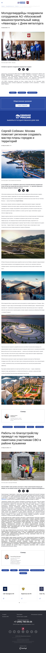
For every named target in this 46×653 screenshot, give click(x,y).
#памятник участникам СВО (37, 570)
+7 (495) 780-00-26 (23, 621)
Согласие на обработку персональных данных (23, 642)
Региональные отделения (36, 614)
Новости (17, 6)
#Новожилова (22, 92)
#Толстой (5, 570)
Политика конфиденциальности (23, 640)
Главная (3, 6)
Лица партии (19, 614)
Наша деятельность (10, 6)
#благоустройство (24, 570)
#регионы (30, 426)
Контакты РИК (5, 616)
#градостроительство (19, 426)
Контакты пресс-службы (22, 616)
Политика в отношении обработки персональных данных (23, 641)
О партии (4, 614)
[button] (19, 602)
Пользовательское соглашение (23, 639)
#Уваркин (13, 92)
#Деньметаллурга (32, 92)
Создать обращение (22, 105)
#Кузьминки (23, 573)
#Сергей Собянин (7, 426)
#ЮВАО (14, 570)
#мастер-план (39, 426)
